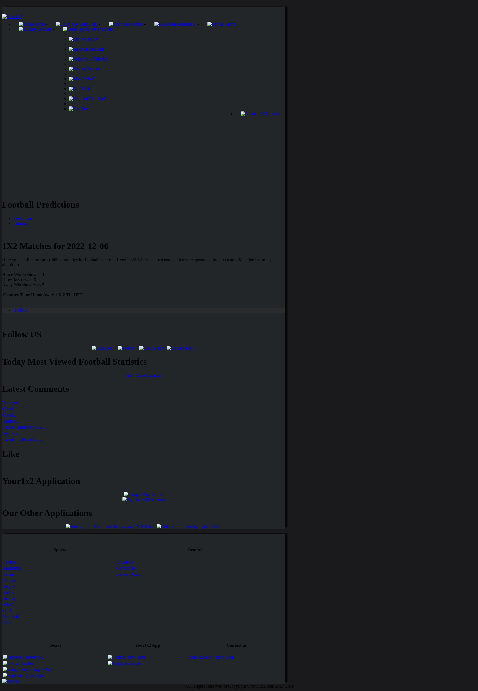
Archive (20, 310)
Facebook (34, 657)
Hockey (44, 29)
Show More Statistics (143, 375)
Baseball (96, 49)
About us (271, 113)
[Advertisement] (143, 155)
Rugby (91, 39)
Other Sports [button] (101, 29)
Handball (97, 98)
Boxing (93, 69)
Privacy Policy (129, 574)
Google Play (40, 669)
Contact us (126, 568)
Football (135, 24)
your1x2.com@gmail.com (211, 657)
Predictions (23, 218)
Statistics (20, 223)
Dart (85, 108)
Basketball (186, 24)
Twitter (26, 663)
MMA (90, 79)
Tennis (230, 24)
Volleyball (100, 59)
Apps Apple (35, 675)
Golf (85, 89)
